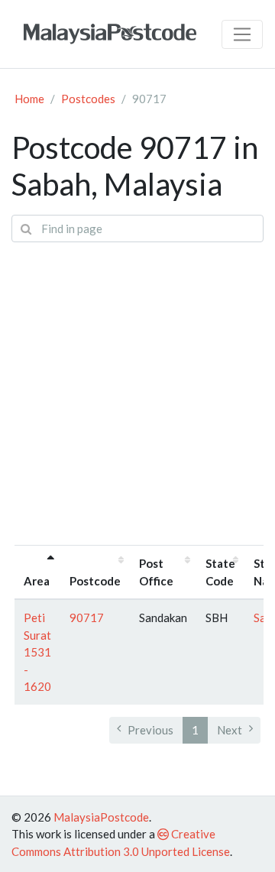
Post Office (156, 572)
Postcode (95, 581)
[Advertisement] (137, 392)
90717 (87, 617)
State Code (220, 572)
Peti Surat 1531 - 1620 (37, 652)
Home (29, 98)
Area (37, 581)
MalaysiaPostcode (101, 817)
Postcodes (88, 98)
